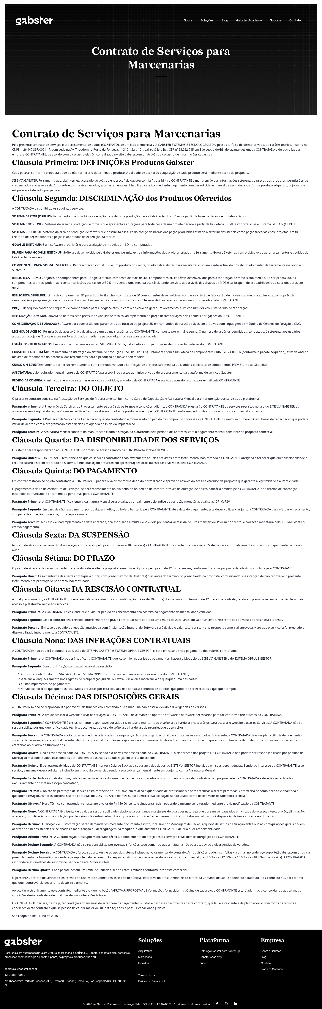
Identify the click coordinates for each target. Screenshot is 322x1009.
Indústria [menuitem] (143, 963)
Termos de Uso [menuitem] (147, 975)
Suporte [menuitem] (204, 963)
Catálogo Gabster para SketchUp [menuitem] (220, 951)
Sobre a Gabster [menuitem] (271, 951)
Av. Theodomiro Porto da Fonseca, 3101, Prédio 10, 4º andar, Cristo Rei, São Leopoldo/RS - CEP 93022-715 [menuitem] (66, 983)
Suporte (275, 20)
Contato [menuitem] (266, 963)
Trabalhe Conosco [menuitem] (272, 969)
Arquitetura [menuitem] (145, 951)
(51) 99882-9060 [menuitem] (14, 975)
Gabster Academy (249, 20)
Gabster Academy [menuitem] (211, 957)
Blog (225, 20)
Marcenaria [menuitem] (145, 957)
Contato (295, 20)
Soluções (207, 20)
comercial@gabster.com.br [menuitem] (20, 969)
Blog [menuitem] (263, 957)
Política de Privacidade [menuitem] (152, 981)
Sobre (188, 20)
